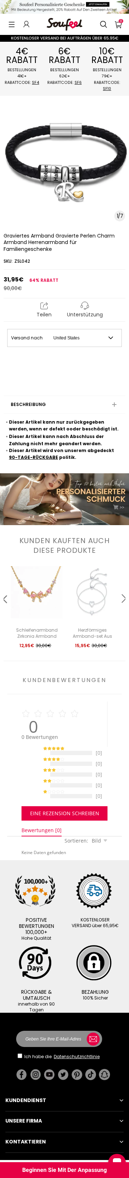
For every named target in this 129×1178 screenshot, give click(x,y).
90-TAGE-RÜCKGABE (33, 457)
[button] (11, 24)
